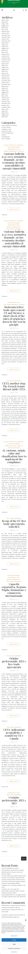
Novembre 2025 (6, 37)
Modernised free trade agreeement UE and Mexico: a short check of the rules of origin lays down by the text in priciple (14, 315)
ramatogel (4, 915)
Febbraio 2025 (5, 54)
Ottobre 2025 (5, 39)
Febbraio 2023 (5, 97)
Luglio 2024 (5, 65)
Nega (14, 944)
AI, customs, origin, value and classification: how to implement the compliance (14, 456)
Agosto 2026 (5, 20)
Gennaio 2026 (5, 33)
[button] (25, 920)
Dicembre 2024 (6, 58)
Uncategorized (5, 136)
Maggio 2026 (5, 26)
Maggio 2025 (5, 48)
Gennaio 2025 (5, 56)
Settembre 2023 (6, 84)
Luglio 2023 (5, 88)
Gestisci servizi (14, 935)
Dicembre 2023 (6, 79)
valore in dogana (6, 138)
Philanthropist (5, 905)
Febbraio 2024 (5, 75)
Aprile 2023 (5, 94)
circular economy (6, 127)
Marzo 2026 (5, 29)
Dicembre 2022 (6, 101)
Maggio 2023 (5, 92)
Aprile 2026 (5, 27)
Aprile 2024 (5, 71)
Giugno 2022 (5, 113)
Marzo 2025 (5, 52)
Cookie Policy (14, 951)
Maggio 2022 (5, 115)
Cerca (23, 858)
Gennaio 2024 (5, 77)
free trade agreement (7, 133)
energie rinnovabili (6, 131)
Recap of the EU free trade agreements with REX (14, 523)
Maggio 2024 (5, 69)
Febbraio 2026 (5, 31)
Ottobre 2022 (5, 105)
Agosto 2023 (5, 86)
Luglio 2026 (5, 22)
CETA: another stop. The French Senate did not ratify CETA (14, 386)
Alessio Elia (5, 786)
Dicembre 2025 (6, 35)
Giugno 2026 (5, 24)
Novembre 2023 (6, 80)
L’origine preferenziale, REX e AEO (14, 800)
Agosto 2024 (5, 63)
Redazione (4, 214)
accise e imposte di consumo (9, 125)
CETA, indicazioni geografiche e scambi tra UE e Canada (14, 734)
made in (4, 135)
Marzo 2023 (5, 96)
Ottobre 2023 (5, 82)
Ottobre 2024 (5, 61)
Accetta (14, 940)
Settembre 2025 (6, 41)
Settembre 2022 (6, 107)
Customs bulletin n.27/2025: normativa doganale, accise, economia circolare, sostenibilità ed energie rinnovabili (14, 161)
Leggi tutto (14, 209)
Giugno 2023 (5, 90)
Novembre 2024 (6, 60)
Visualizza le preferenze (14, 948)
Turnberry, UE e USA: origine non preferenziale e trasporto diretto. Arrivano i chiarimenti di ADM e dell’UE (13, 891)
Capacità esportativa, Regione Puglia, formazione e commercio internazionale (14, 589)
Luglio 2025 (5, 44)
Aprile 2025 (5, 50)
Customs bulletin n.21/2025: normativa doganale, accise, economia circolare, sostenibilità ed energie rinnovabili (14, 239)
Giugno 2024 (5, 67)
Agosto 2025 (5, 43)
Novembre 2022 (6, 103)
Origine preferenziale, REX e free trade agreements (14, 663)
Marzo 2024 (5, 73)
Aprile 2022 (5, 116)
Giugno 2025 (5, 46)
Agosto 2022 (5, 109)
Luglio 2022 (5, 111)
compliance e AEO (6, 129)
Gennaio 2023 (5, 99)
